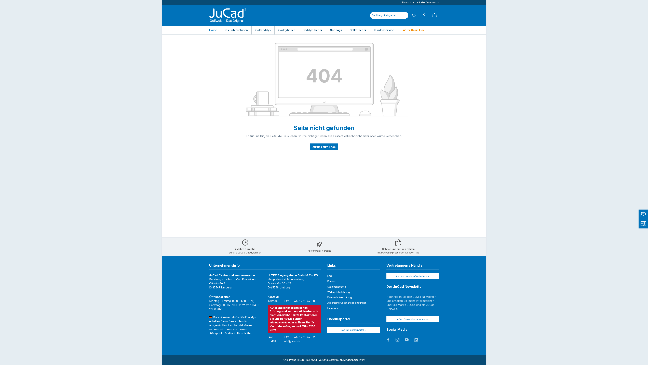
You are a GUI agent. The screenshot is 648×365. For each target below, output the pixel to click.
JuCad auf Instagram (397, 340)
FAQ (329, 275)
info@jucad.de (278, 322)
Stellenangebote (336, 286)
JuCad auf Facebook (388, 340)
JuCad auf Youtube (407, 340)
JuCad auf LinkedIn (416, 340)
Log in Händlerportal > (353, 329)
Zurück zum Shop (324, 147)
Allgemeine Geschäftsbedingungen (347, 302)
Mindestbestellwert (353, 359)
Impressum (333, 308)
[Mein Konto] (424, 15)
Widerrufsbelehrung (338, 292)
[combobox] (385, 15)
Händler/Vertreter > (428, 2)
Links (331, 265)
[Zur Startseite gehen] (227, 15)
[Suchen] (404, 15)
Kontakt (331, 281)
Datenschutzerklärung (339, 297)
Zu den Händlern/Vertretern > (412, 276)
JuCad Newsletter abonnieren (412, 319)
